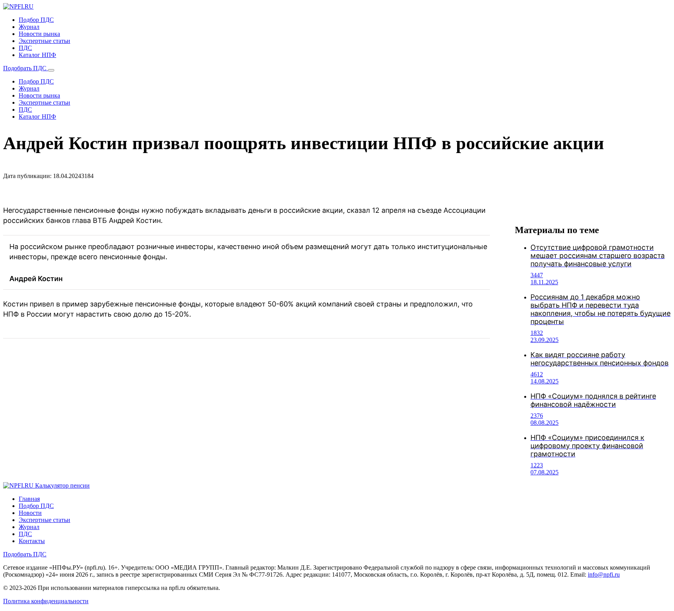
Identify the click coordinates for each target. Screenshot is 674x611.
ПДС (25, 48)
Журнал (29, 26)
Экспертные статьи (44, 40)
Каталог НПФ (37, 55)
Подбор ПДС (36, 19)
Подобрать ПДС (25, 68)
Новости (30, 512)
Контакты (32, 541)
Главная (29, 498)
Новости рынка (39, 33)
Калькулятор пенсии (62, 485)
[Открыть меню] (51, 70)
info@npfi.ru (604, 574)
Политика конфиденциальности (46, 601)
